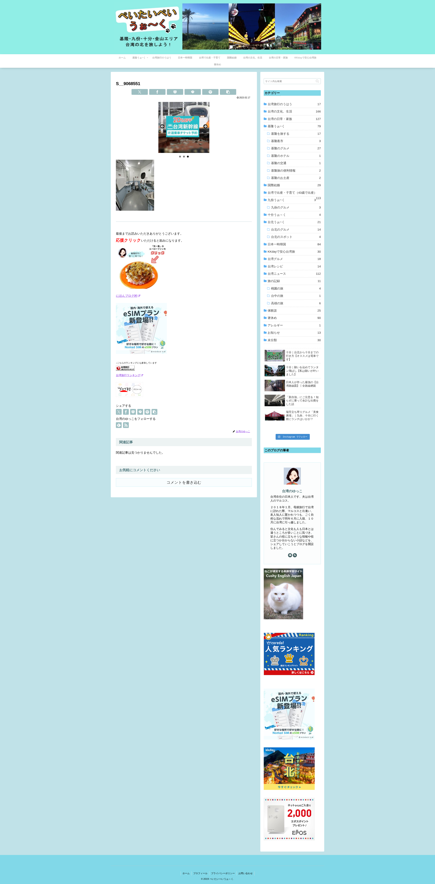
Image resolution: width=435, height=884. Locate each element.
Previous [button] (162, 126)
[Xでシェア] (140, 92)
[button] (228, 92)
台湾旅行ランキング (128, 375)
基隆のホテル (296, 155)
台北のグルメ (296, 229)
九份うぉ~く (292, 200)
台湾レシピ (294, 266)
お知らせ (294, 332)
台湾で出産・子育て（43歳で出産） (294, 193)
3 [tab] (188, 156)
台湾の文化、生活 (294, 111)
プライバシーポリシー (223, 873)
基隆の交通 (296, 163)
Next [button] (205, 126)
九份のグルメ (296, 207)
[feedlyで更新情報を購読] (119, 425)
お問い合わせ (245, 873)
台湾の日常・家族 (294, 119)
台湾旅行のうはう (294, 104)
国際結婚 (294, 185)
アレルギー (294, 325)
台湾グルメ (294, 259)
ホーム (186, 873)
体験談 (294, 310)
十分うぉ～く (294, 214)
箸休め (294, 318)
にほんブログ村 (126, 295)
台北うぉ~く (294, 222)
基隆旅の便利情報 (296, 170)
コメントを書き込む (184, 482)
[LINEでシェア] (193, 92)
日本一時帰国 (294, 244)
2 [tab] (184, 156)
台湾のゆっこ (292, 491)
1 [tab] (180, 156)
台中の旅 (296, 295)
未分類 (294, 340)
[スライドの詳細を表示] (183, 127)
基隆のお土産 (296, 178)
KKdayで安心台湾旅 (294, 251)
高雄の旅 (296, 303)
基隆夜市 (296, 141)
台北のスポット (296, 237)
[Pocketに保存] (175, 92)
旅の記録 (294, 281)
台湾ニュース (294, 273)
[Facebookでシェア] (157, 92)
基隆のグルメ (296, 148)
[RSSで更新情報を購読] (126, 425)
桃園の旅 (296, 288)
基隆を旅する (296, 133)
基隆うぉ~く (294, 126)
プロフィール (200, 873)
